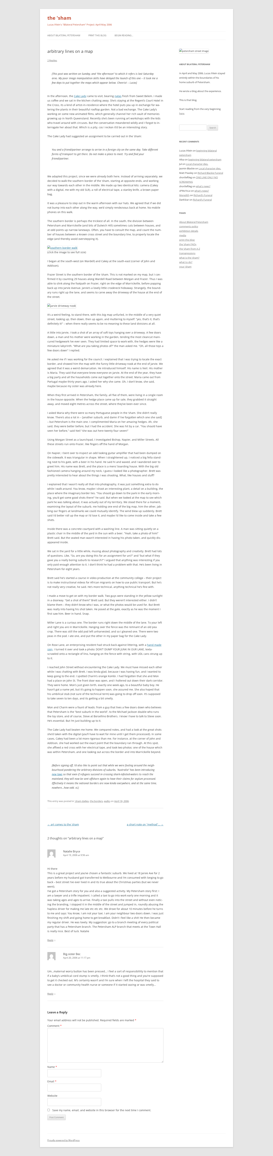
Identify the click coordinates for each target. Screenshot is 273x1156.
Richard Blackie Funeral (210, 173)
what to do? (185, 262)
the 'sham (59, 18)
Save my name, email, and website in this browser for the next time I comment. (101, 1110)
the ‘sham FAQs (187, 244)
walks (107, 801)
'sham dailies (82, 801)
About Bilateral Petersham (63, 35)
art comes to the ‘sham (63, 824)
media (182, 235)
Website (52, 1095)
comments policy (188, 226)
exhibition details (188, 231)
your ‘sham (185, 266)
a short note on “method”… (145, 824)
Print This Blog (97, 35)
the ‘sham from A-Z (189, 248)
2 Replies (52, 60)
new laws (57, 774)
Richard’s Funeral (203, 195)
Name (52, 1067)
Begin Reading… (124, 35)
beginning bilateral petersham (204, 159)
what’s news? (203, 186)
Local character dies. (197, 164)
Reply (50, 940)
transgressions (187, 253)
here (181, 113)
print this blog (187, 239)
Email (51, 1081)
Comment (54, 1026)
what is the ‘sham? (189, 257)
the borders (96, 801)
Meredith (184, 195)
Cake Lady (80, 96)
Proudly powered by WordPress (63, 1140)
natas (118, 96)
